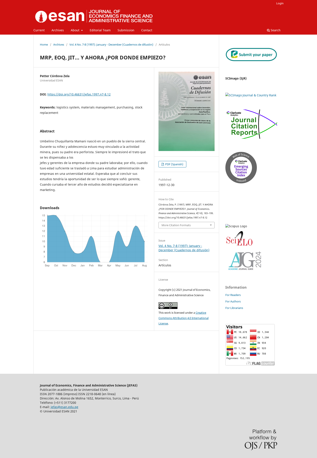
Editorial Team (100, 30)
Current (39, 30)
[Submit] (251, 60)
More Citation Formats (176, 225)
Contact (146, 30)
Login (280, 3)
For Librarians (234, 308)
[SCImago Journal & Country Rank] (250, 95)
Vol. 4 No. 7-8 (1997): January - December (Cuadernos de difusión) (111, 44)
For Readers (233, 295)
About (75, 30)
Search (275, 30)
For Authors (233, 301)
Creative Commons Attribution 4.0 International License (183, 318)
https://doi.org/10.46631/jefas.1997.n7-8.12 (79, 94)
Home (44, 44)
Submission (126, 30)
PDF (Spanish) (174, 164)
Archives (58, 30)
